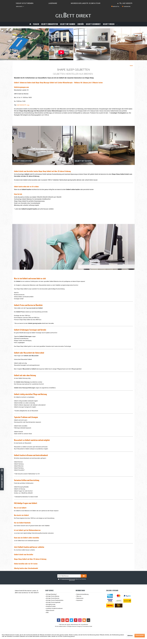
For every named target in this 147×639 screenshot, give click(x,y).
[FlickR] (88, 620)
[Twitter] (71, 620)
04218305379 (21, 105)
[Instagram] (80, 620)
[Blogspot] (84, 620)
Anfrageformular (50, 604)
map (28, 105)
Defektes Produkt (51, 606)
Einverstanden (140, 635)
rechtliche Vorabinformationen (54, 608)
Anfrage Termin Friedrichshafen (54, 600)
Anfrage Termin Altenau (52, 596)
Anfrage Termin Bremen (52, 598)
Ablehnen (130, 635)
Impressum (79, 600)
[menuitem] (126, 6)
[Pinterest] (75, 620)
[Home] (30, 24)
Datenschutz (79, 598)
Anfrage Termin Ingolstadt (53, 602)
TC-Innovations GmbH (87, 626)
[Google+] (63, 620)
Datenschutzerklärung (82, 594)
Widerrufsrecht (50, 610)
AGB (47, 612)
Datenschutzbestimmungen (68, 579)
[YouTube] (67, 620)
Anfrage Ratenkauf (51, 594)
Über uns (78, 596)
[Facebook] (58, 620)
